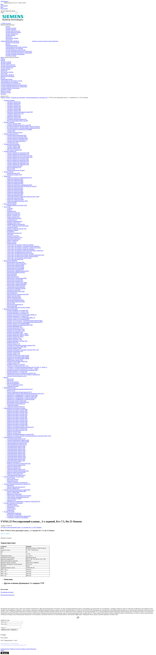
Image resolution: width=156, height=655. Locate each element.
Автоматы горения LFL (13, 104)
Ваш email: (4, 624)
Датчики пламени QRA (13, 145)
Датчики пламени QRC (13, 148)
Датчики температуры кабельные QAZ (18, 163)
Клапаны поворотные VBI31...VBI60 (17, 333)
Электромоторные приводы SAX (16, 438)
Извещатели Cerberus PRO (14, 494)
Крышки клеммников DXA (14, 221)
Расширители (11, 507)
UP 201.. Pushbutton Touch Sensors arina (18, 225)
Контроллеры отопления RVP (15, 269)
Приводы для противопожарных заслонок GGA (20, 427)
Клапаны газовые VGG (13, 352)
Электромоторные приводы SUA (16, 475)
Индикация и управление (14, 514)
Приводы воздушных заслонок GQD (17, 412)
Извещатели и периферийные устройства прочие (20, 399)
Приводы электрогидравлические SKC (18, 471)
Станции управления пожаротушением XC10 (19, 389)
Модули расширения (13, 382)
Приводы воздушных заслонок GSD (17, 411)
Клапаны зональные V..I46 (14, 339)
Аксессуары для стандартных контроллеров (19, 258)
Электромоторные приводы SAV (16, 469)
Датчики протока (10, 35)
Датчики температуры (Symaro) (16, 170)
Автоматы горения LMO (14, 110)
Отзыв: (3, 627)
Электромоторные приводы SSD (16, 447)
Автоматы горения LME (14, 109)
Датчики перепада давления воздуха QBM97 (19, 129)
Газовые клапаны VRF (13, 363)
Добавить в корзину (6, 538)
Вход (2, 4)
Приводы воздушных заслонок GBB (17, 409)
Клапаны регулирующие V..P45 (16, 330)
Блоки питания (11, 508)
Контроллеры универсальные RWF (17, 284)
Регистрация (4, 5)
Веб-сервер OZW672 (13, 479)
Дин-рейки (10, 234)
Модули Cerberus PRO (13, 492)
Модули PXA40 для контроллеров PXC (18, 294)
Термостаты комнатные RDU (15, 193)
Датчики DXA (11, 131)
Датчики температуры (12, 34)
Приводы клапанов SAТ (14, 468)
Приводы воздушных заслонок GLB (17, 422)
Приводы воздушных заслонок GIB (17, 417)
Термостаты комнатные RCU (15, 179)
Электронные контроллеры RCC (16, 287)
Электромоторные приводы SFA (16, 460)
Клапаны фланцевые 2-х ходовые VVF (37, 97)
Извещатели (10, 485)
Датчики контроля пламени (13, 32)
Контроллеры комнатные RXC (15, 300)
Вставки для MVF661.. (13, 236)
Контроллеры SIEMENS (12, 41)
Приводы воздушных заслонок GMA (17, 421)
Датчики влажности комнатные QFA (17, 139)
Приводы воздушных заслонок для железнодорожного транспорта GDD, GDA (29, 436)
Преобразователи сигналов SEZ (16, 224)
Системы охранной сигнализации (15, 54)
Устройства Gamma (11, 55)
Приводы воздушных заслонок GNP (17, 430)
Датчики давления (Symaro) (15, 132)
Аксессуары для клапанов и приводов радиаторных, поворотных (25, 250)
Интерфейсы (10, 231)
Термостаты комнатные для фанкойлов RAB (19, 185)
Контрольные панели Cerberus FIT (16, 400)
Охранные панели (12, 504)
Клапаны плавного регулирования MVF (18, 319)
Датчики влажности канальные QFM (17, 138)
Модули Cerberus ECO (13, 488)
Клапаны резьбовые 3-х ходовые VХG (17, 312)
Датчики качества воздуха (13, 31)
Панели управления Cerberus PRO (16, 491)
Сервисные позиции (13, 405)
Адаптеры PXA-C (12, 220)
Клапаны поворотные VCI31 (15, 328)
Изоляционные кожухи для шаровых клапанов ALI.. (21, 373)
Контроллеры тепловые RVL (15, 279)
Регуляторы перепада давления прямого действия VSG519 (23, 126)
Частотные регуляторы (12, 38)
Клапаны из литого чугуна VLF (16, 364)
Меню (2, 57)
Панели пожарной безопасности (16, 487)
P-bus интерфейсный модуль (15, 384)
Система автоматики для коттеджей (15, 50)
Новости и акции (37, 41)
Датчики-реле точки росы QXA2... (16, 141)
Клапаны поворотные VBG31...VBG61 (18, 335)
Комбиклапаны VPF (12, 342)
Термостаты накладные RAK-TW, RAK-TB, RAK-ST (22, 186)
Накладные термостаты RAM (15, 199)
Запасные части (11, 500)
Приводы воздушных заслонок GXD (17, 425)
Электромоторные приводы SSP (16, 446)
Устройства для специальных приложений (19, 516)
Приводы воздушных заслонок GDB (17, 424)
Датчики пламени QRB (13, 147)
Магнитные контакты (13, 506)
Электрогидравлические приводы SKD (18, 440)
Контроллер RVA (12, 275)
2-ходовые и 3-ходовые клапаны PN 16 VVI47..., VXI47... (23, 368)
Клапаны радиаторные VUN (15, 351)
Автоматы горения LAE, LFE (15, 113)
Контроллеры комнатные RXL (15, 266)
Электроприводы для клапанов (14, 48)
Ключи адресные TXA (13, 217)
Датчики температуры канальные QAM (18, 152)
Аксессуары (9, 39)
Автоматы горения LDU (14, 103)
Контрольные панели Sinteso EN (16, 403)
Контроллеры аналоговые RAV (15, 262)
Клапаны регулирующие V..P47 (16, 329)
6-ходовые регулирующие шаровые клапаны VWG (21, 345)
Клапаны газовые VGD (13, 344)
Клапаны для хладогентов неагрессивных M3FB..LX (22, 314)
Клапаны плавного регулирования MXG (18, 323)
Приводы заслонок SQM (14, 433)
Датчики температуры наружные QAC (18, 158)
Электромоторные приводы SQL (16, 454)
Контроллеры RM (12, 306)
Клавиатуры (10, 510)
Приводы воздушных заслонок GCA (17, 419)
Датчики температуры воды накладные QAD (19, 155)
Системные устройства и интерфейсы (17, 517)
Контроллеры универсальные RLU (16, 263)
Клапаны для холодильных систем (16, 376)
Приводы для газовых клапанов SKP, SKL (19, 463)
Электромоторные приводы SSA (16, 452)
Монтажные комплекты (13, 239)
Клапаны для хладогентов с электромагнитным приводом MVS (25, 322)
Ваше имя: (4, 622)
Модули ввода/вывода (13, 383)
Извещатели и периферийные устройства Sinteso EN (21, 398)
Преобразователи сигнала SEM (15, 291)
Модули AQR (11, 169)
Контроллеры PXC (12, 293)
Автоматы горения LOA (14, 115)
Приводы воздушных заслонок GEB (17, 418)
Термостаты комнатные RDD (15, 182)
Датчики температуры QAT (14, 166)
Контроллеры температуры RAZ (16, 285)
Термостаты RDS (12, 202)
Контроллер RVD (12, 274)
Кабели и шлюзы (12, 241)
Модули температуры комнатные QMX (18, 160)
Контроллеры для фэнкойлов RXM (16, 278)
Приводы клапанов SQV (14, 462)
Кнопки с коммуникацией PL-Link (16, 228)
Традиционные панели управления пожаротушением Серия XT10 (25, 393)
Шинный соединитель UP (14, 233)
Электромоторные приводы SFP (16, 459)
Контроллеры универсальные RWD (17, 282)
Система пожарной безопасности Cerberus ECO (19, 51)
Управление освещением (14, 513)
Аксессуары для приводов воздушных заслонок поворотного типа (25, 255)
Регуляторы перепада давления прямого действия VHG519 (23, 128)
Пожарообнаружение (11, 45)
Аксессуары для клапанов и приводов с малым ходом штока (24, 247)
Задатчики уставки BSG (14, 290)
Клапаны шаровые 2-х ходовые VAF (17, 371)
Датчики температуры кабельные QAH (18, 164)
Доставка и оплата (47, 41)
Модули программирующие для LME (17, 120)
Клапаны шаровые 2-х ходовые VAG (17, 341)
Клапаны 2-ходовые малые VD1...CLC (18, 365)
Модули (8, 44)
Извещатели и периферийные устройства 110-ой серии (22, 395)
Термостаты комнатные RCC (15, 188)
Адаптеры (10, 208)
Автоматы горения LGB (14, 106)
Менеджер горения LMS (14, 117)
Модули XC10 (11, 390)
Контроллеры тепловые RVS (15, 281)
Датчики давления (11, 29)
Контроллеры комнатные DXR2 (16, 301)
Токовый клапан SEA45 (13, 223)
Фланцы (9, 209)
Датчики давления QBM (14, 123)
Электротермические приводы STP (17, 443)
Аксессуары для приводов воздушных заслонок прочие (22, 256)
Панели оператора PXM (13, 297)
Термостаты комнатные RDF (15, 189)
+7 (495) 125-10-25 (6, 23)
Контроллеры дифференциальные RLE (18, 271)
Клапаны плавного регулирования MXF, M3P (20, 325)
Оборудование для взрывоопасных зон (18, 497)
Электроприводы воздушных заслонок (16, 47)
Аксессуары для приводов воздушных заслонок (20, 253)
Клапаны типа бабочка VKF (15, 332)
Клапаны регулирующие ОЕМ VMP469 (18, 358)
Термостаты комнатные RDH (15, 192)
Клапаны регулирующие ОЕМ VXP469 (18, 357)
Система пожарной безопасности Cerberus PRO (19, 52)
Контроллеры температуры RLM (16, 288)
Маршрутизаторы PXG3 (14, 295)
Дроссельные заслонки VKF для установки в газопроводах (23, 374)
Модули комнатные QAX (14, 167)
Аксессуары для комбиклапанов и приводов (19, 252)
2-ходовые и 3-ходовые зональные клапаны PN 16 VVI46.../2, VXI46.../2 (27, 367)
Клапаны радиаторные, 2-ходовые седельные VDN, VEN (23, 349)
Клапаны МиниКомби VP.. (14, 326)
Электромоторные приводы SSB (16, 450)
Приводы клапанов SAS (14, 466)
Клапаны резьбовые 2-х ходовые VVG (17, 310)
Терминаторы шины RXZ (14, 218)
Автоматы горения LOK (14, 116)
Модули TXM (11, 303)
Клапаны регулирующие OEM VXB (17, 361)
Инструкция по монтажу (7, 595)
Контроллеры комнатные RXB (15, 265)
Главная (3, 41)
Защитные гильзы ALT (13, 212)
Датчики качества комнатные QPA (16, 135)
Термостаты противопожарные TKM (17, 201)
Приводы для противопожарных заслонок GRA (20, 434)
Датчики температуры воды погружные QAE (19, 157)
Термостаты (9, 36)
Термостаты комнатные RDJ (15, 195)
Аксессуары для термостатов (15, 259)
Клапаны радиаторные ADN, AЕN (16, 347)
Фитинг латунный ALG (13, 214)
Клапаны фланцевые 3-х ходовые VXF (18, 316)
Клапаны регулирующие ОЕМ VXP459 (18, 355)
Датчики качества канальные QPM (16, 136)
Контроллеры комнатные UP (15, 304)
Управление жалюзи (12, 386)
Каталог (8, 26)
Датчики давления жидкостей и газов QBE (19, 125)
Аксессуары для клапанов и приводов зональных (21, 249)
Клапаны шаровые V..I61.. (14, 338)
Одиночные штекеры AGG (14, 237)
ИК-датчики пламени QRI (14, 150)
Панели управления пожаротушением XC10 (19, 392)
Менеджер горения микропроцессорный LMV (20, 112)
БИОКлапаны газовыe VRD (15, 360)
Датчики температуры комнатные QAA (18, 154)
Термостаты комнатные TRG (15, 198)
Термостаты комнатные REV (15, 190)
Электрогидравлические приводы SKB (18, 441)
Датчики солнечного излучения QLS (17, 482)
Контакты (55, 41)
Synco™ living (11, 478)
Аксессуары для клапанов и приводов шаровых (20, 244)
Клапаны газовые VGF (13, 354)
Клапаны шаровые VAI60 (14, 348)
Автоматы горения (11, 28)
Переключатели (11, 211)
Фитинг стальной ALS (13, 215)
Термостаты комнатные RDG (15, 183)
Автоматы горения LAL (14, 101)
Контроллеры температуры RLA (16, 272)
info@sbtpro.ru (4, 1)
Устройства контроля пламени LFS (16, 119)
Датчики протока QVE (13, 173)
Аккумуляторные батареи (14, 498)
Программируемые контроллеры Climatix (18, 307)
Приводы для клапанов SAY (15, 473)
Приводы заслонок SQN (14, 431)
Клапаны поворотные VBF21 (15, 336)
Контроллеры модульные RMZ (15, 268)
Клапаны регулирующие (12, 42)
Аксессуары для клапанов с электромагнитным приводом (23, 246)
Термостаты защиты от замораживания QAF (19, 177)
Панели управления (12, 240)
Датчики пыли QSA (12, 142)
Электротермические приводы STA (17, 444)
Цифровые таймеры (12, 230)
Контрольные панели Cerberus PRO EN (18, 402)
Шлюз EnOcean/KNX (13, 276)
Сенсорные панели (12, 227)
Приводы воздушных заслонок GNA (17, 415)
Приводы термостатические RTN (16, 472)
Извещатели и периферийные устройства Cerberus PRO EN (23, 501)
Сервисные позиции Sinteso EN (16, 406)
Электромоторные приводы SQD (16, 457)
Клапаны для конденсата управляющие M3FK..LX (21, 317)
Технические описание (7, 592)
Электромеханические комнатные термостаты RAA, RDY (23, 196)
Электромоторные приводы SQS (16, 453)
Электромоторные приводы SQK (16, 456)
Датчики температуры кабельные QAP (18, 161)
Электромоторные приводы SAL (16, 465)
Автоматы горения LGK (14, 107)
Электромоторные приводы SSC (16, 449)
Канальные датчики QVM (14, 174)
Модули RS (10, 380)
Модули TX (10, 379)
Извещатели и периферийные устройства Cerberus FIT (22, 396)
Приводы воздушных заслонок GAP (17, 414)
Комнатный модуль (12, 481)
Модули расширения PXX (14, 298)
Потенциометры (11, 243)
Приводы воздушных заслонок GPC (17, 428)
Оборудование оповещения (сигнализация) (19, 495)
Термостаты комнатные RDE (15, 180)
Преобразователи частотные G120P (17, 205)
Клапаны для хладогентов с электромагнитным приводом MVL (25, 320)
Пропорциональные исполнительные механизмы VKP (22, 370)
